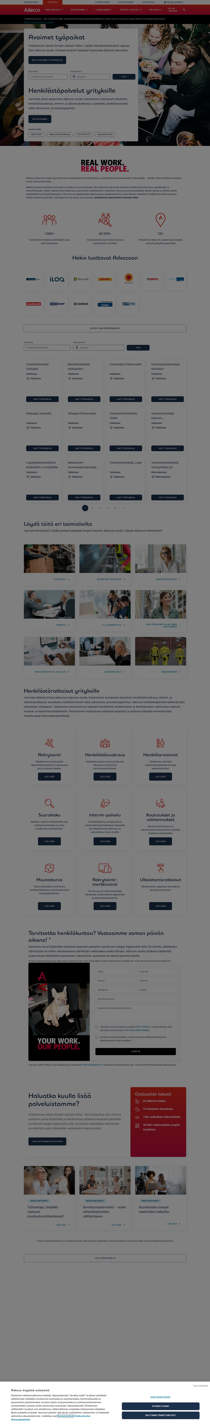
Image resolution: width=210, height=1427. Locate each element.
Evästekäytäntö (66, 1416)
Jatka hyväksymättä (200, 1385)
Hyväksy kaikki (160, 1406)
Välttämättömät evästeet (160, 1415)
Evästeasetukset (161, 1397)
